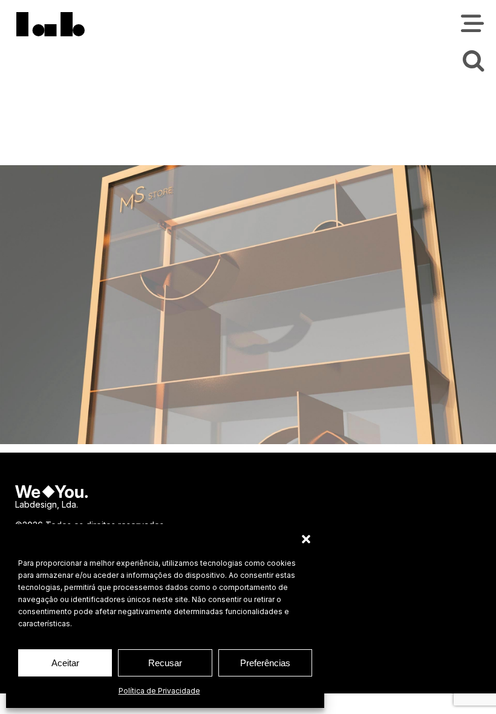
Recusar (165, 663)
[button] (306, 539)
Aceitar (65, 663)
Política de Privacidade (159, 690)
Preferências (265, 663)
